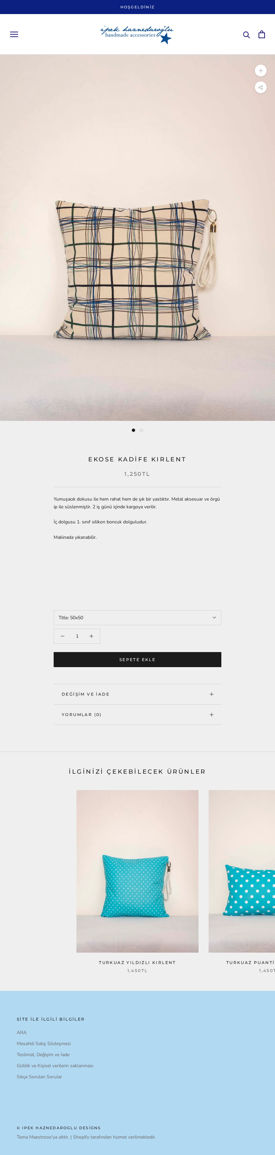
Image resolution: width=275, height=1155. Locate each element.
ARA (21, 1032)
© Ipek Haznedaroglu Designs (59, 1128)
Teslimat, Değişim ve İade (43, 1054)
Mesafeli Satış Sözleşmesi (44, 1043)
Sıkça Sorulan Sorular (39, 1077)
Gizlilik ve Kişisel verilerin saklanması (55, 1066)
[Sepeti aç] (262, 34)
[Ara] (246, 34)
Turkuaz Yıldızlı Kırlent (137, 962)
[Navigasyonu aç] (14, 34)
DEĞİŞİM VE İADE (86, 694)
